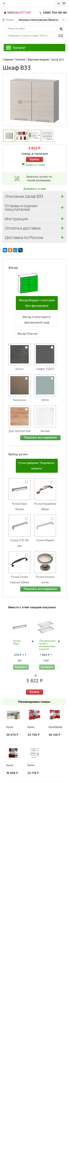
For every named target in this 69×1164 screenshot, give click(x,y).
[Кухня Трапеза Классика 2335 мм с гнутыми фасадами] (34, 714)
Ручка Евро (17, 642)
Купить (34, 159)
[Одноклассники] (10, 250)
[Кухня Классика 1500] (13, 752)
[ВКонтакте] (5, 250)
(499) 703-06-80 (55, 12)
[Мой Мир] (15, 250)
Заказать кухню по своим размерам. (39, 178)
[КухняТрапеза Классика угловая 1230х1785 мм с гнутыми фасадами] (56, 714)
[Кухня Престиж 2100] (34, 752)
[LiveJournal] (20, 250)
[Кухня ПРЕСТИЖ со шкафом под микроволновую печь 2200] (13, 714)
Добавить (21, 667)
